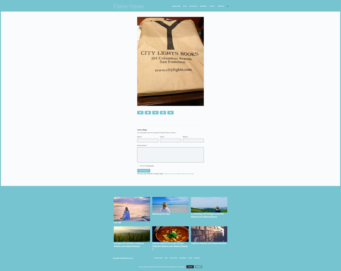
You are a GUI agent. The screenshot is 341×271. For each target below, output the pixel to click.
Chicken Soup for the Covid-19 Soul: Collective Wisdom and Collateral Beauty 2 (170, 246)
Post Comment (143, 171)
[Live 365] (132, 209)
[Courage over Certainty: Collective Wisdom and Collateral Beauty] (132, 234)
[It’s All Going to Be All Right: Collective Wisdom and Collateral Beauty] (209, 204)
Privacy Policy (150, 165)
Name (139, 137)
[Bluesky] (170, 112)
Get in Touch (193, 6)
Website (185, 137)
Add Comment (142, 145)
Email (162, 137)
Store (211, 6)
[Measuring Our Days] (170, 204)
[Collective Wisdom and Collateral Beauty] (209, 234)
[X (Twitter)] (148, 112)
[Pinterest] (155, 112)
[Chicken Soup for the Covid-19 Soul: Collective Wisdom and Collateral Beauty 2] (170, 234)
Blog (184, 6)
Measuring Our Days (161, 214)
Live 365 (117, 223)
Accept (190, 266)
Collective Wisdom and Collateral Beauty (208, 243)
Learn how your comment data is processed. (179, 174)
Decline (199, 266)
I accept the (146, 165)
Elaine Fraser (176, 6)
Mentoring (203, 6)
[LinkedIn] (163, 112)
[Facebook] (140, 112)
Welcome (221, 6)
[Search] (227, 6)
